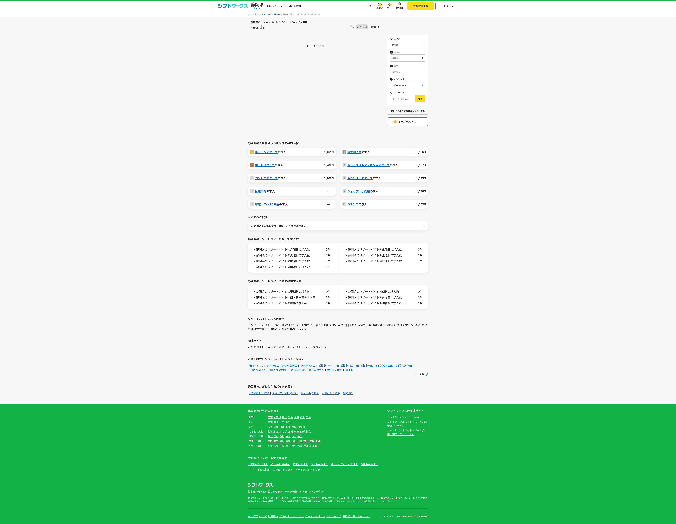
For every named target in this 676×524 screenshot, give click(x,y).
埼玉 (284, 417)
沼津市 (349, 369)
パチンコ (353, 204)
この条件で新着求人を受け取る (410, 110)
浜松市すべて (325, 365)
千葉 (290, 417)
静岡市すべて (256, 365)
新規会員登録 (420, 6)
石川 (282, 436)
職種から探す (300, 464)
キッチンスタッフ (266, 152)
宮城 (290, 431)
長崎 (282, 445)
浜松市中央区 (298, 369)
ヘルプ (368, 5)
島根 (276, 441)
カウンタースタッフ (360, 178)
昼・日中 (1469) (310, 393)
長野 (300, 436)
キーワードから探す (259, 469)
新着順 (375, 26)
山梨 (294, 436)
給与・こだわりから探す (344, 464)
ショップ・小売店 (358, 191)
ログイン (449, 6)
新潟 (270, 436)
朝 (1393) (348, 393)
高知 (317, 441)
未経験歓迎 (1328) (259, 393)
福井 (288, 436)
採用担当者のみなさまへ (356, 516)
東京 (270, 417)
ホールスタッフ (265, 165)
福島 (308, 431)
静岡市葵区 (273, 365)
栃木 (302, 417)
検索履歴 (399, 7)
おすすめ (362, 26)
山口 (294, 441)
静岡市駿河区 (289, 365)
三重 (282, 422)
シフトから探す (319, 464)
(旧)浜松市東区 (364, 365)
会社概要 (253, 516)
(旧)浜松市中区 (344, 365)
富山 (276, 436)
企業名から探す (369, 464)
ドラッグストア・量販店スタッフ (368, 165)
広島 (288, 441)
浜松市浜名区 (316, 369)
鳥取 (270, 441)
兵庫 (276, 426)
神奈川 (277, 417)
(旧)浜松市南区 (404, 365)
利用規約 (273, 516)
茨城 (296, 417)
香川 (305, 441)
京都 (282, 426)
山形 (302, 431)
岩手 (284, 431)
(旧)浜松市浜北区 (278, 369)
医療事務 (260, 191)
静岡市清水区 (307, 365)
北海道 (271, 431)
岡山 (282, 441)
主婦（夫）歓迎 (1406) (285, 393)
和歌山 (301, 426)
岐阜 (288, 422)
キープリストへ (407, 121)
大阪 (270, 426)
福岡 (270, 445)
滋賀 (288, 426)
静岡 (276, 422)
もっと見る (418, 374)
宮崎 (300, 445)
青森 (278, 431)
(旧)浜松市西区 (384, 365)
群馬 (308, 417)
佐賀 (276, 445)
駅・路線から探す (280, 464)
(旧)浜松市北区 (257, 369)
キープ (389, 7)
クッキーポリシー (315, 516)
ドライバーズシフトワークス (403, 417)
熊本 (288, 445)
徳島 (300, 441)
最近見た (379, 7)
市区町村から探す (258, 464)
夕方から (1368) (331, 393)
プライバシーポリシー (291, 516)
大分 (294, 445)
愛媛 (311, 441)
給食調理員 (354, 152)
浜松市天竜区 (334, 369)
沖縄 (314, 445)
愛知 (270, 422)
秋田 (296, 431)
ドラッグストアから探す (309, 469)
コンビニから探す (283, 469)
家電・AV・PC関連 (267, 204)
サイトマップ (333, 516)
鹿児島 (307, 445)
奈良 (294, 426)
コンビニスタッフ (266, 178)
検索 (420, 98)
